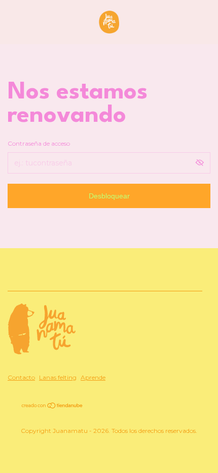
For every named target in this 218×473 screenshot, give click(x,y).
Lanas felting (58, 377)
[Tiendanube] (52, 406)
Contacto (21, 377)
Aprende (93, 377)
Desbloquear (109, 196)
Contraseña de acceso (39, 143)
